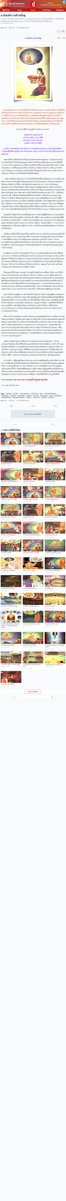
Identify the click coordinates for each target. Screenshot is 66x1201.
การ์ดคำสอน (46, 10)
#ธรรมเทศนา (21, 395)
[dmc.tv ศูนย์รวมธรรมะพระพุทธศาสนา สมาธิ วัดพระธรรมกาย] (33, 4)
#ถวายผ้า (15, 393)
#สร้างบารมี (34, 393)
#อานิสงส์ (8, 393)
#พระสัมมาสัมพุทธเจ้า (50, 393)
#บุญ (41, 393)
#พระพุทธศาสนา (24, 393)
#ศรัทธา (29, 395)
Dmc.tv (5, 27)
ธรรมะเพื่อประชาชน (23, 27)
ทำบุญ (19, 10)
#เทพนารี (13, 395)
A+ (63, 31)
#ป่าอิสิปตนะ (5, 395)
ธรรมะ (33, 10)
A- (58, 31)
